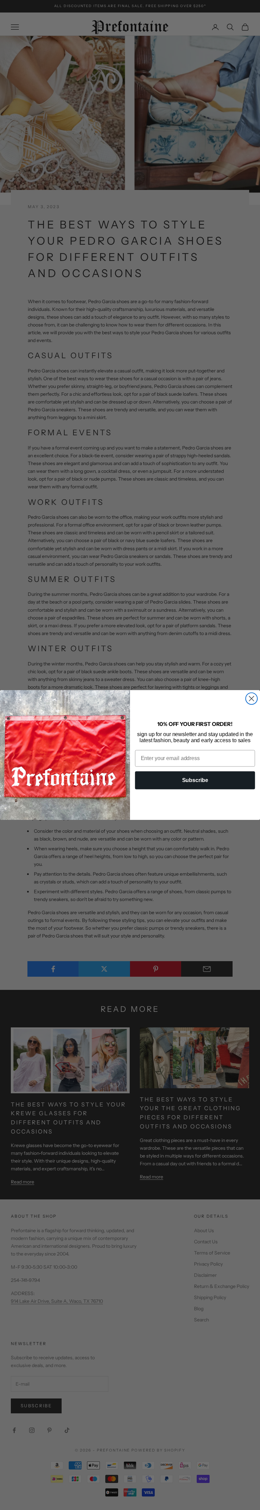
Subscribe (195, 780)
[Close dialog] (251, 698)
